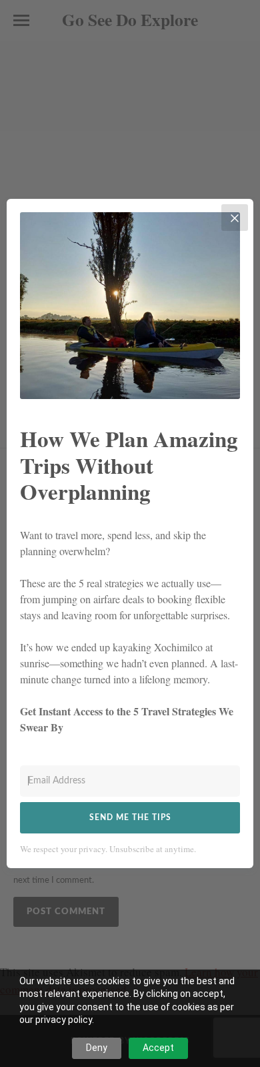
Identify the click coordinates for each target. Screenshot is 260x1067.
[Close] (234, 217)
